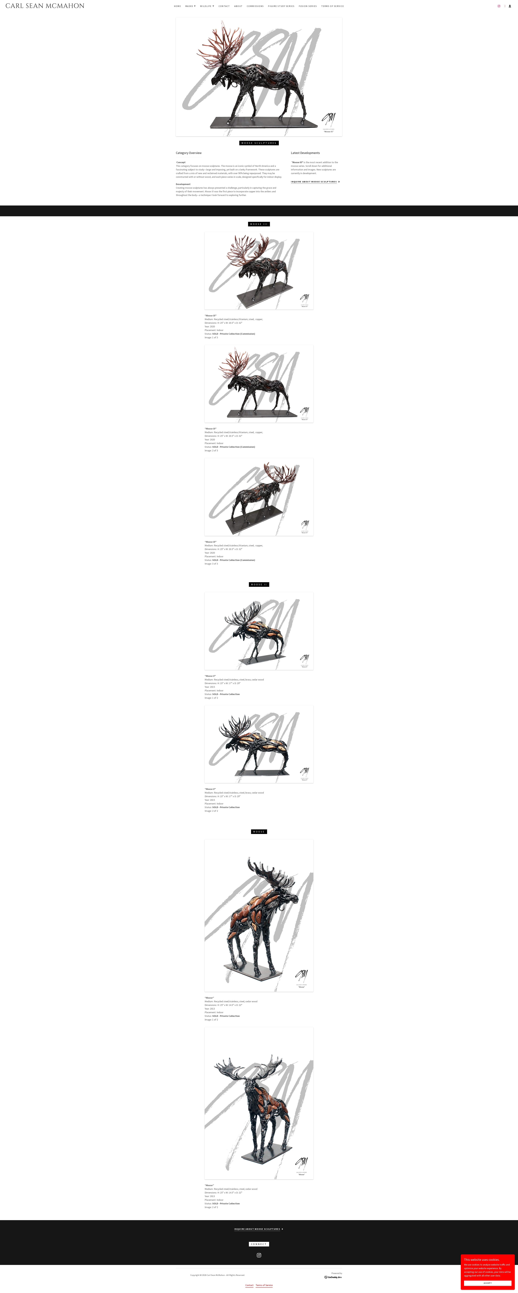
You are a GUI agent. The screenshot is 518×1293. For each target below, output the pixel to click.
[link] (79, 7)
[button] (190, 6)
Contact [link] (224, 6)
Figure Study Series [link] (281, 6)
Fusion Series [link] (308, 6)
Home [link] (177, 6)
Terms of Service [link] (332, 6)
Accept (488, 1283)
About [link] (238, 6)
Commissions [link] (255, 6)
